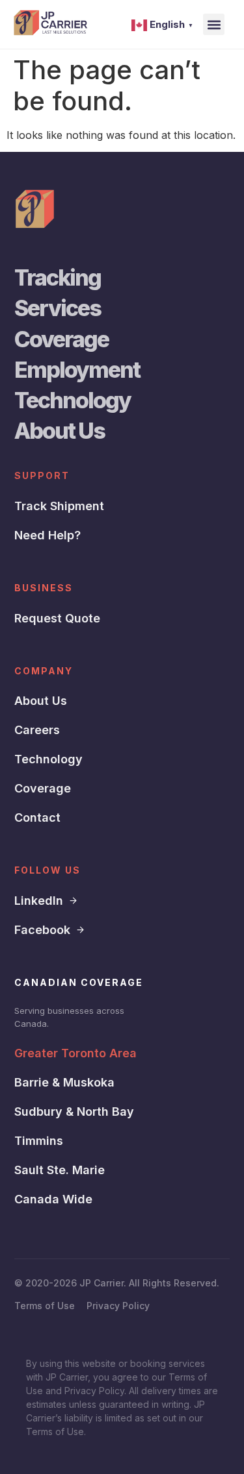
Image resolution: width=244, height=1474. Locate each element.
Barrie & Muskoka (64, 1082)
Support (42, 476)
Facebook (42, 930)
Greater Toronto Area (75, 1053)
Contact (37, 817)
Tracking (57, 277)
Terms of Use (44, 1305)
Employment (77, 369)
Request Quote (57, 618)
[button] (213, 24)
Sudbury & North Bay (74, 1111)
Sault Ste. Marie (59, 1170)
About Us (59, 430)
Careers (37, 730)
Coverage (61, 339)
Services (57, 308)
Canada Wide (53, 1199)
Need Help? (47, 535)
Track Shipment (59, 506)
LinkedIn (38, 900)
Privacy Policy (118, 1305)
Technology (72, 400)
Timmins (38, 1141)
